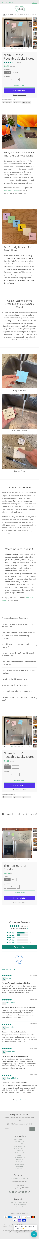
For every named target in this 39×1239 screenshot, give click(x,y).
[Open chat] (34, 1234)
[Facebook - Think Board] (13, 1192)
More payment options (19, 95)
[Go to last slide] (5, 48)
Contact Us (24, 1178)
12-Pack (7, 72)
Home (4, 14)
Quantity (7, 76)
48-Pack (15, 72)
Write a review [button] (19, 947)
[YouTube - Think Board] (23, 1192)
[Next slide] (29, 48)
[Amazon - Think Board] (29, 1192)
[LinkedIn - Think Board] (26, 1192)
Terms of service (24, 1232)
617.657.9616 (15, 1178)
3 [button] (20, 1100)
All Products (12, 14)
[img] (7, 975)
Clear (6, 879)
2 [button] (16, 1100)
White (13, 879)
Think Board (10, 1230)
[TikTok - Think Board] (19, 1192)
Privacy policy (14, 1232)
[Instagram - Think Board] (16, 1192)
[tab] (11, 48)
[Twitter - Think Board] (10, 1192)
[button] (9, 62)
